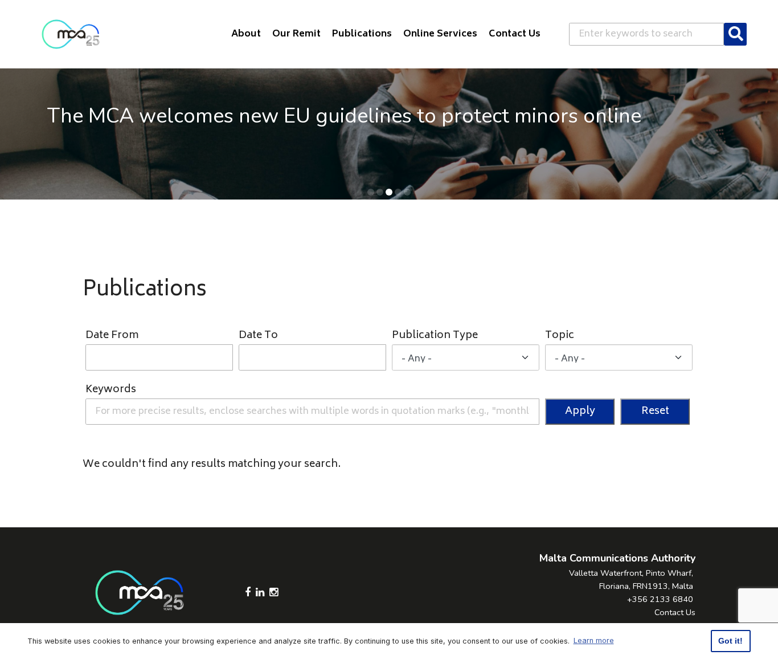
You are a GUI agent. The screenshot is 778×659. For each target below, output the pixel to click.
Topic (559, 336)
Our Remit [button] (296, 34)
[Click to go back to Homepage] (70, 34)
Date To (258, 336)
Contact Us (674, 612)
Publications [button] (362, 34)
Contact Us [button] (514, 34)
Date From (111, 336)
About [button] (246, 34)
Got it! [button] (730, 640)
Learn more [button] (594, 640)
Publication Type (435, 336)
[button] (370, 192)
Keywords (110, 390)
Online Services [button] (440, 34)
